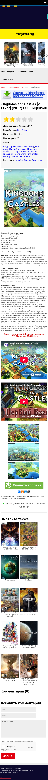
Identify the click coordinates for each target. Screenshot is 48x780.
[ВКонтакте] (19, 492)
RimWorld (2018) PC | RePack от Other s (29, 647)
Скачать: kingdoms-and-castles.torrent (29, 94)
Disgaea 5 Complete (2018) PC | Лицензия (10, 647)
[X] (28, 492)
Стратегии (37, 160)
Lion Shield (22, 130)
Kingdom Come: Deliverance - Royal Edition (28, 614)
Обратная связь (5, 778)
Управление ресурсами (18, 156)
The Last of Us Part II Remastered (28, 65)
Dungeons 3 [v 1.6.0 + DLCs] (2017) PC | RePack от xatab (10, 549)
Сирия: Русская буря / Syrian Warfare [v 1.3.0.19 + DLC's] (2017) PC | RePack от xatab (28, 681)
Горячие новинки (25, 72)
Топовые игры (7, 80)
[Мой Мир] (25, 492)
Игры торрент (7, 72)
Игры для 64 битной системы (21, 147)
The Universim (10, 580)
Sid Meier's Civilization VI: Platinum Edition (10, 679)
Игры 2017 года (22, 160)
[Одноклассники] (22, 492)
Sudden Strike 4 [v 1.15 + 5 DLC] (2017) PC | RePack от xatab (10, 615)
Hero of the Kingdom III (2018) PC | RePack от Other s (28, 549)
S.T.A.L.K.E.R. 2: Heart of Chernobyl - (11, 65)
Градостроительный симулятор (18, 146)
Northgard (28, 580)
